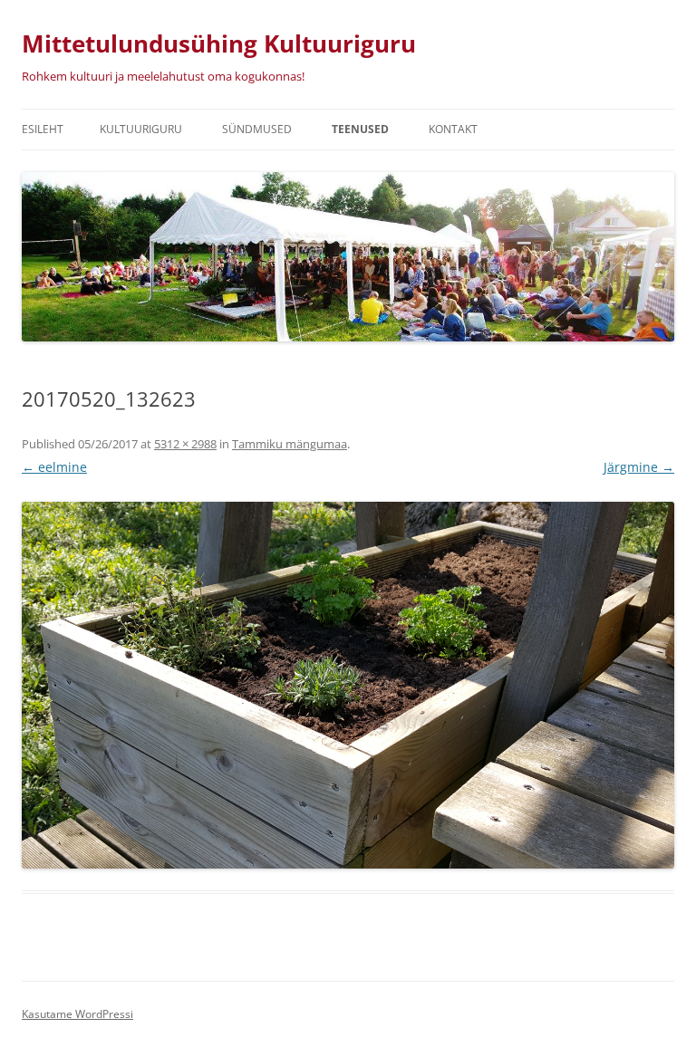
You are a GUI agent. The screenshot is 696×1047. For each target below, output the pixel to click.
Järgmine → (639, 466)
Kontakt (453, 129)
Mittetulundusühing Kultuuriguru (219, 43)
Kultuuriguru (141, 129)
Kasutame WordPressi (77, 1014)
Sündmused (257, 129)
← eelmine (54, 466)
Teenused (360, 129)
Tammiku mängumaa (289, 444)
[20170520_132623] (348, 685)
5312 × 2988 (185, 444)
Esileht (42, 129)
